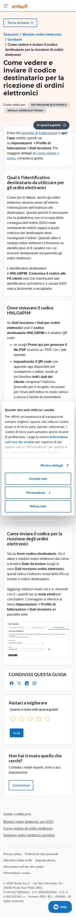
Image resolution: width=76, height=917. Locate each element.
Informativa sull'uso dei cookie (23, 866)
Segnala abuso (45, 860)
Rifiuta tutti (38, 506)
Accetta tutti (38, 478)
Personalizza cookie (16, 873)
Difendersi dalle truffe (17, 860)
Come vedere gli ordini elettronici (28, 828)
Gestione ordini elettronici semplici (29, 835)
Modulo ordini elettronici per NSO (28, 822)
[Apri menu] (6, 5)
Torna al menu (18, 22)
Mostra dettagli (52, 465)
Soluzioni (10, 34)
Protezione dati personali (41, 854)
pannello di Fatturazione (39, 133)
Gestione (15, 39)
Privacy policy (12, 854)
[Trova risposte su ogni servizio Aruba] (20, 6)
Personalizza (35, 492)
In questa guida (49, 125)
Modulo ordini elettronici (42, 34)
